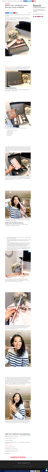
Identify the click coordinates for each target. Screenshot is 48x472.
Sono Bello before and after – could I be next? (11, 448)
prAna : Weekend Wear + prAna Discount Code (11, 451)
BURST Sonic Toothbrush (11, 66)
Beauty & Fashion (12, 453)
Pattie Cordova (10, 9)
